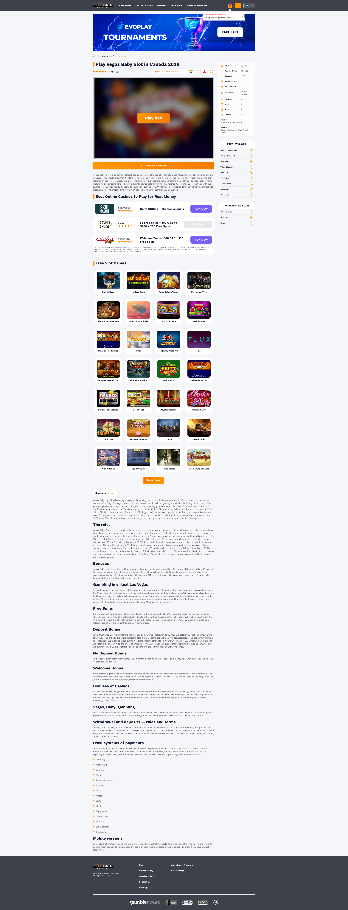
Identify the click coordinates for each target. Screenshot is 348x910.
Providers (177, 5)
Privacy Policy (146, 870)
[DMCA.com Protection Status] (187, 902)
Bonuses (162, 5)
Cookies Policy (146, 876)
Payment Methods (197, 5)
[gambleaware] (145, 902)
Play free (153, 118)
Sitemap (143, 887)
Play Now (201, 208)
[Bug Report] (204, 71)
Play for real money (153, 165)
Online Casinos (144, 5)
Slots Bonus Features (182, 865)
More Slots (153, 480)
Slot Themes (177, 870)
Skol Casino (124, 208)
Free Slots (125, 5)
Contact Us (144, 882)
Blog (141, 865)
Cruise (121, 223)
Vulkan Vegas (125, 239)
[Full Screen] (211, 71)
